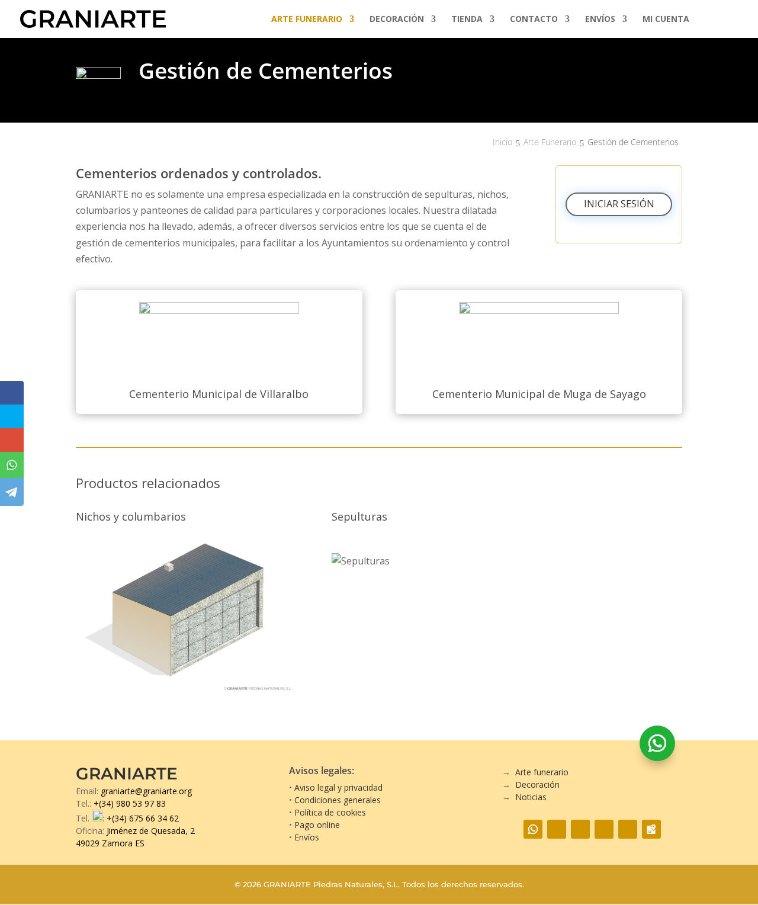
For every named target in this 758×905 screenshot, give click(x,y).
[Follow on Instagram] (580, 829)
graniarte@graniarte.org (146, 791)
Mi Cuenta (666, 19)
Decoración (397, 19)
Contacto (534, 19)
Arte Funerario (306, 19)
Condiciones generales (337, 799)
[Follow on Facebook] (556, 829)
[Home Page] (93, 17)
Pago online (317, 824)
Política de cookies (330, 812)
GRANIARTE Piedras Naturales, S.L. (332, 884)
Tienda (467, 19)
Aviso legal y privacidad (338, 787)
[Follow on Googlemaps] (651, 829)
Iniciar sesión (619, 203)
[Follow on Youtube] (604, 829)
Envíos (600, 19)
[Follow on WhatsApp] (657, 743)
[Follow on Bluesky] (627, 829)
